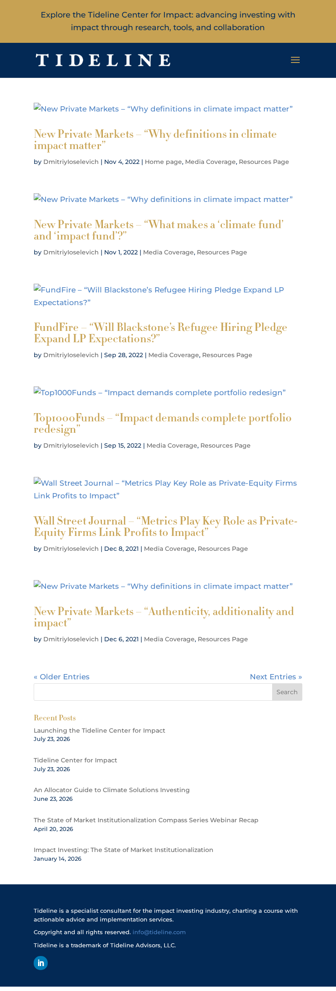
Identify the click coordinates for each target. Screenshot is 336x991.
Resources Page (264, 162)
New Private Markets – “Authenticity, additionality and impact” (164, 617)
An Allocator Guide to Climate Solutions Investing (112, 789)
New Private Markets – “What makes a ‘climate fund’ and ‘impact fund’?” (159, 230)
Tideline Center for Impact (75, 760)
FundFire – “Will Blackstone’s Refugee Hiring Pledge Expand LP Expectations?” (160, 333)
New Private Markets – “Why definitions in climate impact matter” (155, 139)
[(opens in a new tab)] (168, 109)
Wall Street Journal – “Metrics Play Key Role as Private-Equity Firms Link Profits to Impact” (166, 526)
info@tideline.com (159, 931)
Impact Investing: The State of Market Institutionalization (124, 849)
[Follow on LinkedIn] (41, 963)
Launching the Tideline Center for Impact (99, 730)
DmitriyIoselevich (71, 162)
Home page (163, 162)
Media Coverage (210, 162)
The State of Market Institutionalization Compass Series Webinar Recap (146, 820)
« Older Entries (62, 676)
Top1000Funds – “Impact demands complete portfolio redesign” (163, 423)
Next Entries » (276, 676)
